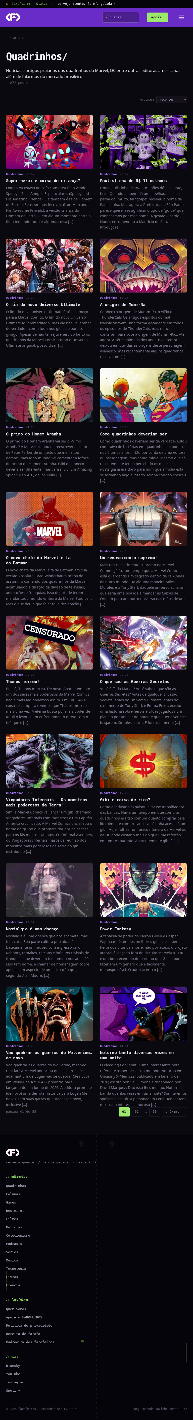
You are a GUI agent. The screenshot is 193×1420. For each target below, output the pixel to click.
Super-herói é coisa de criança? (43, 180)
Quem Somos (16, 1309)
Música (12, 1260)
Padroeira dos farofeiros (30, 1342)
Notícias (14, 1227)
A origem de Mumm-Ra (122, 304)
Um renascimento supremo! (128, 557)
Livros (12, 1277)
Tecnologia (16, 1268)
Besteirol (15, 1211)
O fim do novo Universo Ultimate (43, 304)
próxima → (174, 1111)
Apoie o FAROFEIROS (24, 1317)
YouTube (13, 1374)
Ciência (13, 1285)
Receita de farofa (23, 1334)
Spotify (13, 1390)
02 (137, 1111)
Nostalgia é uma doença (32, 928)
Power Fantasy (115, 928)
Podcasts (14, 1244)
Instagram (15, 1382)
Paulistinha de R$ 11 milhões (133, 180)
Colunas (13, 1194)
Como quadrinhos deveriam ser (133, 433)
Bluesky (13, 1366)
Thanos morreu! (22, 681)
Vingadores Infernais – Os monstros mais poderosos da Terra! (46, 802)
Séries (12, 1252)
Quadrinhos (16, 1186)
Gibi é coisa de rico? (125, 799)
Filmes (12, 1219)
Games (11, 1202)
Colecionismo (18, 1235)
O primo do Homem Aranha (33, 433)
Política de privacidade (29, 1325)
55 (155, 1111)
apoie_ (157, 17)
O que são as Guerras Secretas (134, 681)
